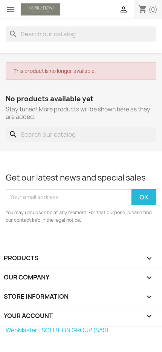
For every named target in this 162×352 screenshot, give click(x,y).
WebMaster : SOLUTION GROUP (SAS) (57, 330)
